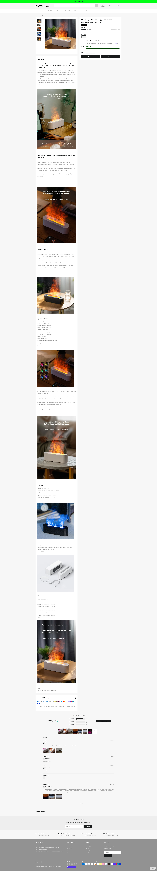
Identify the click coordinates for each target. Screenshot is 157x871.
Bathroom (59, 10)
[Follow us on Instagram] (72, 864)
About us (69, 844)
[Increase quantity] (94, 52)
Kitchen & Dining (50, 10)
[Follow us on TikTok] (77, 864)
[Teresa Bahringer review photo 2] (52, 750)
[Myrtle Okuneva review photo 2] (52, 797)
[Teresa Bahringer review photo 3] (59, 750)
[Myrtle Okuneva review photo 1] (46, 797)
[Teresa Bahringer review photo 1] (46, 750)
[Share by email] (119, 29)
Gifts (75, 10)
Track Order (69, 848)
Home (42, 10)
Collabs (86, 10)
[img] (46, 741)
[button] (71, 718)
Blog (68, 852)
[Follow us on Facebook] (67, 864)
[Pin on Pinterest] (114, 29)
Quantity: (83, 52)
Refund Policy (89, 846)
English (37, 862)
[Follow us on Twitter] (70, 864)
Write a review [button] (103, 721)
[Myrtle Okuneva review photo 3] (59, 797)
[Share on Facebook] (112, 29)
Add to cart (90, 56)
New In (37, 10)
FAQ (68, 850)
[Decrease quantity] (87, 52)
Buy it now (110, 56)
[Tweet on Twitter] (116, 29)
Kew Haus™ (83, 27)
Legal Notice (88, 852)
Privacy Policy (89, 844)
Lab (81, 10)
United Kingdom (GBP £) (47, 862)
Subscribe (88, 826)
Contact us (69, 846)
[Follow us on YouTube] (74, 864)
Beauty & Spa (68, 10)
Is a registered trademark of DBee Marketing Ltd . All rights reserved (49, 866)
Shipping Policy (89, 848)
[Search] (96, 5)
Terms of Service (89, 850)
